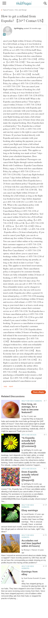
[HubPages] (24, 3)
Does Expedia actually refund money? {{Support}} (30, 475)
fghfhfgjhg (18, 28)
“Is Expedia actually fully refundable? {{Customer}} (29, 442)
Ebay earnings (30, 510)
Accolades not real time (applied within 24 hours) (31, 543)
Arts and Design (29, 435)
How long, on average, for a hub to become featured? (30, 408)
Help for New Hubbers (32, 401)
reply (5, 386)
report (11, 386)
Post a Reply (38, 392)
